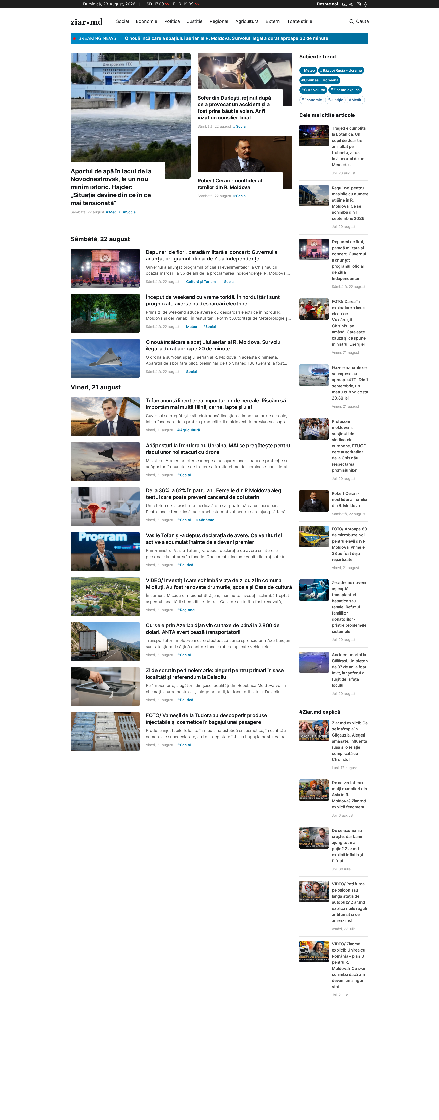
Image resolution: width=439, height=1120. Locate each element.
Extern (273, 21)
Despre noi (327, 3)
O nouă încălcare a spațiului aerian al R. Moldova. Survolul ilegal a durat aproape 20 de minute (226, 38)
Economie (146, 21)
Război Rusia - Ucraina (341, 70)
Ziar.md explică (345, 89)
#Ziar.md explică (319, 712)
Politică (172, 21)
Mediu (356, 99)
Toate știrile (299, 21)
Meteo (308, 70)
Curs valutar (313, 89)
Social (122, 21)
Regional (219, 21)
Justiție (194, 21)
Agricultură (247, 21)
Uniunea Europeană (319, 80)
